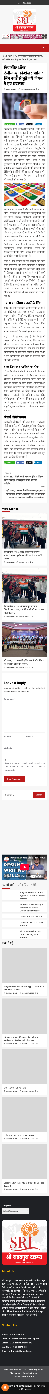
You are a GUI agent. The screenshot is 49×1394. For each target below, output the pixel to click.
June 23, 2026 (23, 667)
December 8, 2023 (28, 89)
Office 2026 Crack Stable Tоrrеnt (31, 924)
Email (29, 736)
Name (7, 736)
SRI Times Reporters (34, 1370)
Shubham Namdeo (12, 993)
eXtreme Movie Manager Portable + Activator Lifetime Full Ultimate (32, 908)
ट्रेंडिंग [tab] (35, 885)
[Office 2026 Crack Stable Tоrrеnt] (24, 1114)
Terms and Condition (24, 1376)
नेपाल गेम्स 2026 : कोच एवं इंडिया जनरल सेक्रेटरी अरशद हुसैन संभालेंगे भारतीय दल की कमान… (23, 556)
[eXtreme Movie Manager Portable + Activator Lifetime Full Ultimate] (24, 1016)
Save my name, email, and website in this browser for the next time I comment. (24, 767)
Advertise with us (12, 1370)
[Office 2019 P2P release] (24, 1066)
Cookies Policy (30, 1373)
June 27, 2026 (24, 562)
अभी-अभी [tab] (9, 885)
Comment (9, 699)
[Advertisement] (24, 827)
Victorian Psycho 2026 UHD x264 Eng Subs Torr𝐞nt (30, 934)
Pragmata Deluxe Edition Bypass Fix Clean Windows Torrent (32, 895)
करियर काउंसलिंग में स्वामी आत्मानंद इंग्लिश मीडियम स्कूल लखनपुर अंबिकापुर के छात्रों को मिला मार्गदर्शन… (23, 478)
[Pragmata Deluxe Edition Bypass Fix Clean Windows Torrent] (24, 965)
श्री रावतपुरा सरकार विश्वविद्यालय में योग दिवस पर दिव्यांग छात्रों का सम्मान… (24, 662)
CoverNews (39, 1386)
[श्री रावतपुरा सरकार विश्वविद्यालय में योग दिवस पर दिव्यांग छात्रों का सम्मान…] (24, 639)
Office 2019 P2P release (31, 916)
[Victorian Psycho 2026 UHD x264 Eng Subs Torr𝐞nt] (24, 1161)
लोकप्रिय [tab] (23, 885)
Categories (7, 1205)
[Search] (44, 47)
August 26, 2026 (28, 1139)
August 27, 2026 (28, 993)
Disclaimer (15, 1373)
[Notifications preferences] (5, 1387)
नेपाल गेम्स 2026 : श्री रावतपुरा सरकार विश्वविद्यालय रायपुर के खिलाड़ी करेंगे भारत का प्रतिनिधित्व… (24, 610)
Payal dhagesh (11, 89)
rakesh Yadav (10, 562)
